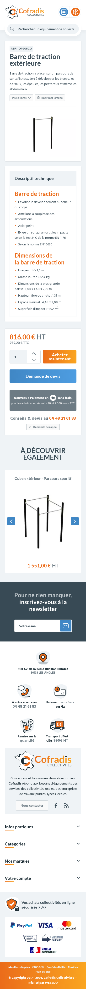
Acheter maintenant (60, 357)
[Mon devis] (63, 12)
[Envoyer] (65, 625)
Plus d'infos (19, 97)
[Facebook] (56, 805)
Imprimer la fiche (52, 97)
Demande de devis (43, 376)
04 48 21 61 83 (62, 418)
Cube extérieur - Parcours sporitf (43, 478)
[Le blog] (66, 805)
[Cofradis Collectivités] (24, 12)
